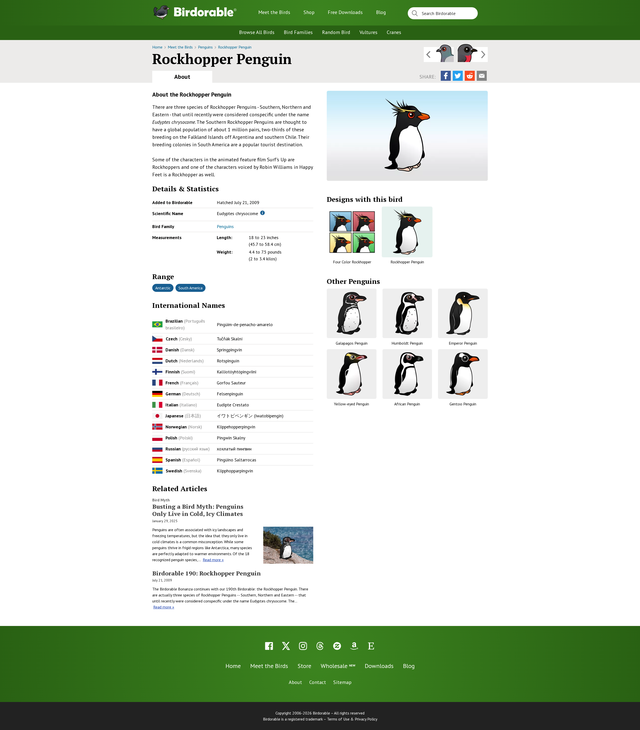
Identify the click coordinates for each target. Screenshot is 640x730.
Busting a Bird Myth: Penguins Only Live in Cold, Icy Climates (197, 510)
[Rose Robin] (473, 54)
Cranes (394, 32)
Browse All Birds (256, 32)
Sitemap (342, 682)
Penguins (206, 47)
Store (304, 666)
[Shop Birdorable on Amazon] (354, 646)
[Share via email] (482, 76)
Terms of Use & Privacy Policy (352, 718)
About (182, 77)
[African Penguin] (407, 374)
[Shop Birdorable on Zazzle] (337, 646)
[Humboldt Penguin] (407, 313)
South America (190, 287)
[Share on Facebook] (446, 76)
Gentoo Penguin (463, 403)
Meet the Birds (274, 12)
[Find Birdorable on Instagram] (303, 646)
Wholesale (338, 666)
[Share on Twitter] (458, 76)
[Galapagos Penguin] (352, 313)
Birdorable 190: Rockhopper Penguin (206, 573)
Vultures (369, 32)
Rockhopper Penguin (235, 47)
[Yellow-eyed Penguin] (352, 374)
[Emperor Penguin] (463, 313)
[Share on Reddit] (470, 76)
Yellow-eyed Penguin (351, 403)
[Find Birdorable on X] (286, 646)
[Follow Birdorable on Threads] (320, 646)
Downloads (345, 12)
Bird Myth (161, 499)
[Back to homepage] (205, 12)
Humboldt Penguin (407, 343)
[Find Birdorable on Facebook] (269, 646)
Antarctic (162, 287)
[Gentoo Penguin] (463, 374)
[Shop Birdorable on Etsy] (371, 646)
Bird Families (298, 32)
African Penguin (407, 403)
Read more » (213, 559)
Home (158, 47)
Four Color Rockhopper (352, 261)
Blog (381, 12)
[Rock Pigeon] (439, 54)
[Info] (262, 213)
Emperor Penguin (463, 343)
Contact (317, 682)
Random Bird (336, 32)
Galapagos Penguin (352, 343)
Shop (309, 12)
